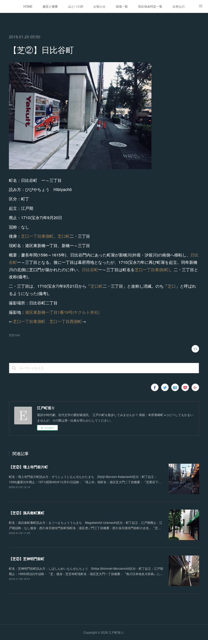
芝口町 (64, 236)
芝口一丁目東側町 (37, 236)
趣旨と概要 (50, 6)
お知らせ (99, 6)
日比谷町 (90, 269)
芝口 (172, 286)
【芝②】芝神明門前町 (26, 558)
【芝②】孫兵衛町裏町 (26, 512)
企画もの (178, 6)
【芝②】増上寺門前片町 (28, 466)
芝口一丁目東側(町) (152, 269)
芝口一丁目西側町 (65, 321)
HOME (27, 6)
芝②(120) (14, 335)
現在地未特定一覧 (150, 6)
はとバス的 (75, 6)
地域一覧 (122, 6)
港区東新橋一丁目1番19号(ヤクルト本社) (62, 312)
